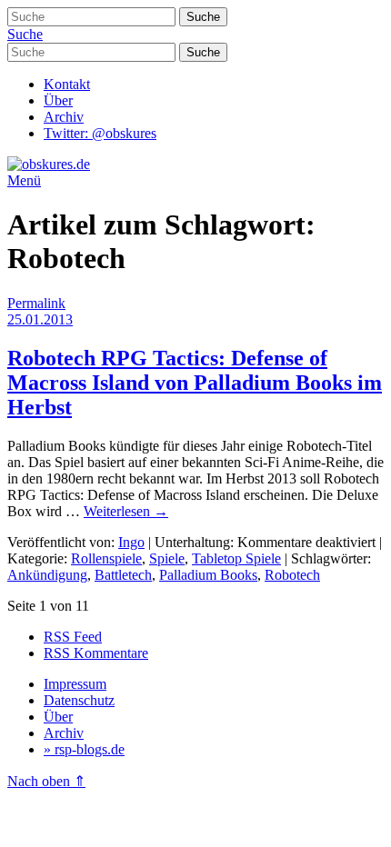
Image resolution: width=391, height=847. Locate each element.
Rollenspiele (106, 558)
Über (58, 100)
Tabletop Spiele (236, 558)
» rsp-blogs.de (84, 749)
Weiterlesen (126, 511)
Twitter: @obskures (100, 133)
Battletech (123, 575)
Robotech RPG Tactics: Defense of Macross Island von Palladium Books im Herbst (194, 382)
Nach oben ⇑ (46, 781)
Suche (25, 34)
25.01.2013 (40, 319)
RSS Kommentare (96, 653)
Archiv (64, 117)
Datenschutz (79, 700)
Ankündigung (47, 575)
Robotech (292, 575)
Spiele (167, 558)
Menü (24, 180)
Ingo (131, 542)
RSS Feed (73, 636)
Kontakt (67, 84)
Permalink (36, 303)
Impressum (75, 684)
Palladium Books (208, 575)
